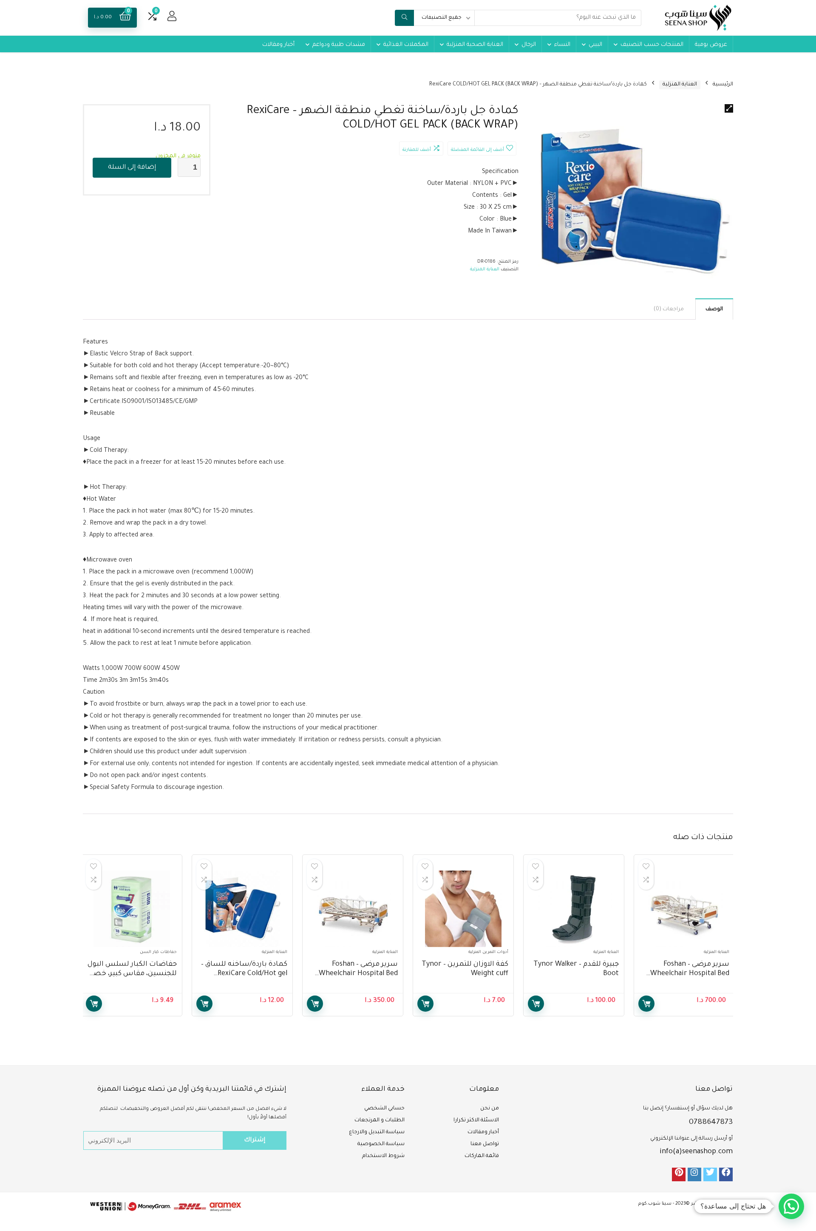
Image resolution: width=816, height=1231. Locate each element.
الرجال (528, 45)
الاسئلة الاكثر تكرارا (476, 1120)
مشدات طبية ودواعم (338, 45)
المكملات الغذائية (405, 45)
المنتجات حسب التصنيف (651, 45)
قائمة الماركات (482, 1156)
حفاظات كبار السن (158, 952)
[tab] (714, 309)
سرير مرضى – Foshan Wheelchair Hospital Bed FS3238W (358, 974)
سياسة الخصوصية (381, 1144)
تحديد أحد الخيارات (536, 1004)
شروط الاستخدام (383, 1156)
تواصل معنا (484, 1144)
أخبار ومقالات (278, 45)
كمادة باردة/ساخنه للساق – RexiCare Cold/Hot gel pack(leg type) (244, 974)
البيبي (595, 45)
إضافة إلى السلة (132, 167)
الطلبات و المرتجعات (379, 1120)
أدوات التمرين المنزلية (488, 952)
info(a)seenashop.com (696, 1152)
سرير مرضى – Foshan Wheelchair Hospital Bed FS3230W (689, 974)
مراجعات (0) (669, 309)
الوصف (714, 309)
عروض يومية (711, 45)
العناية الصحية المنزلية (475, 45)
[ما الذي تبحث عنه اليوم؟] (404, 18)
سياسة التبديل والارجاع (377, 1132)
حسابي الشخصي (384, 1109)
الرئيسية (723, 85)
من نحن (489, 1109)
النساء (562, 45)
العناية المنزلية (680, 85)
